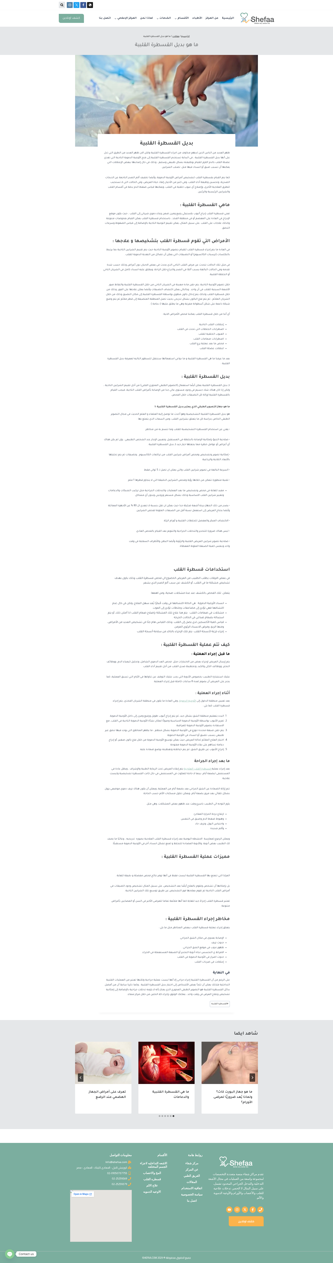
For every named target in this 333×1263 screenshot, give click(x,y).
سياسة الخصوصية (192, 1194)
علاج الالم (152, 1185)
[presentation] (230, 1063)
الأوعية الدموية (187, 701)
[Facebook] (83, 5)
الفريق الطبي (192, 1175)
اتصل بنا (105, 18)
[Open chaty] (9, 1254)
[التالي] (80, 1077)
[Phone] (90, 5)
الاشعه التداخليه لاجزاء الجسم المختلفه (153, 1164)
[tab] (173, 1116)
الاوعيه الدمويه (152, 1191)
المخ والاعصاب (152, 1173)
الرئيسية (228, 18)
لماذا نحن (146, 18)
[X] (76, 5)
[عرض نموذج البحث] (62, 5)
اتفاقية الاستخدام (191, 1188)
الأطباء (197, 18)
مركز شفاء (191, 1163)
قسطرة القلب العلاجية (198, 769)
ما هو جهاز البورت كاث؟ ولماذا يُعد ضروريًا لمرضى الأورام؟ (233, 1097)
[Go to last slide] (252, 1077)
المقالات (192, 1182)
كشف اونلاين (71, 18)
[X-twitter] (245, 1210)
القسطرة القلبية (219, 1004)
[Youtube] (229, 1210)
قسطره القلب (152, 1179)
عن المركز (212, 18)
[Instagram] (70, 5)
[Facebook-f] (253, 1210)
